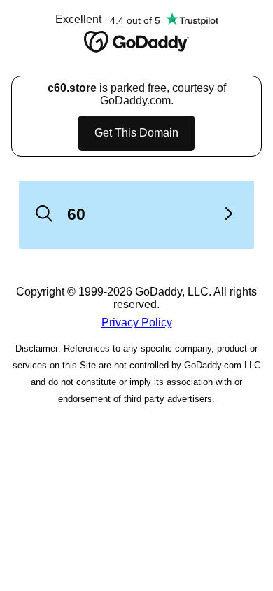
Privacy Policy (137, 322)
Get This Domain (136, 133)
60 (76, 214)
